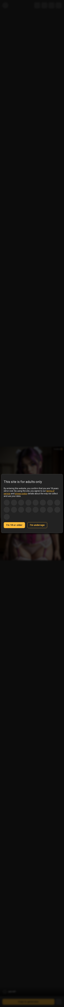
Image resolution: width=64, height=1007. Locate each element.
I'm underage (37, 525)
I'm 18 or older (14, 525)
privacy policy (21, 493)
